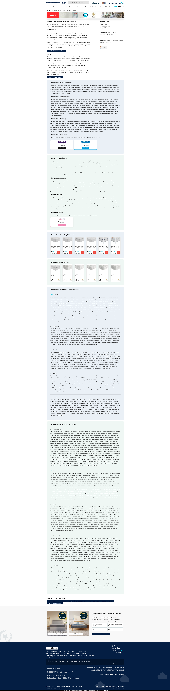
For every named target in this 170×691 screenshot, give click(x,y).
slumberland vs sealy (107, 601)
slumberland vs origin (67, 601)
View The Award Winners (101, 634)
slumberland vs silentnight (54, 603)
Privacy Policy (67, 686)
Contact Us (74, 686)
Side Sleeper (76, 653)
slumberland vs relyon (94, 601)
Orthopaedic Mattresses (62, 655)
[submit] (88, 3)
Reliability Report (84, 657)
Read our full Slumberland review (56, 50)
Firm (85, 651)
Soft (60, 651)
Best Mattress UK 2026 (89, 655)
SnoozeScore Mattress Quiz (67, 657)
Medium (72, 651)
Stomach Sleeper (68, 653)
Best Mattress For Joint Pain (76, 655)
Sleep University (57, 688)
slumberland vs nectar (53, 601)
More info (82, 26)
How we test (49, 688)
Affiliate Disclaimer (50, 686)
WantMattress (111, 686)
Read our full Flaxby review (54, 77)
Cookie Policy (60, 686)
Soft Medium (66, 651)
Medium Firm (79, 651)
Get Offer (62, 147)
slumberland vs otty (81, 601)
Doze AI (77, 657)
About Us (81, 686)
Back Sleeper (84, 653)
